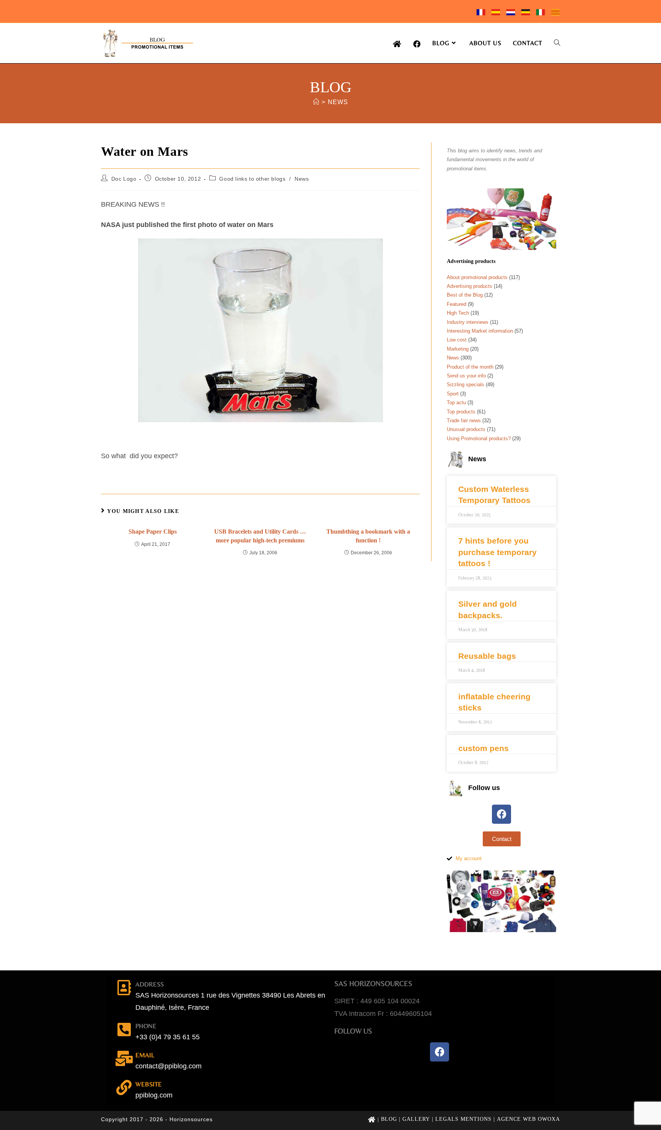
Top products (461, 412)
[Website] (124, 1087)
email (144, 1055)
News (338, 102)
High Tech (458, 313)
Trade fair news (464, 420)
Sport (453, 394)
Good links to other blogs (252, 179)
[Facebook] (501, 814)
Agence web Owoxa (528, 1119)
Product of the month (470, 367)
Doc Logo (124, 179)
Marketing (458, 349)
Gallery (416, 1119)
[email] (124, 1058)
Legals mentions (463, 1119)
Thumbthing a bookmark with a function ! (368, 535)
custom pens (483, 748)
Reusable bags (487, 656)
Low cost (457, 340)
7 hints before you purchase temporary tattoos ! (497, 552)
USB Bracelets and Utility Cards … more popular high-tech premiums (260, 535)
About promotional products (477, 277)
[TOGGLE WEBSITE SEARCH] (557, 43)
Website (148, 1084)
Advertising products (469, 286)
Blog (389, 1119)
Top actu (456, 402)
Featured (456, 304)
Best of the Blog (465, 295)
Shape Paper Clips (153, 531)
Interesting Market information (480, 331)
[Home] (316, 102)
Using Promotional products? (479, 438)
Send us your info (466, 376)
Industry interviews (467, 322)
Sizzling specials (465, 384)
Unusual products (466, 429)
